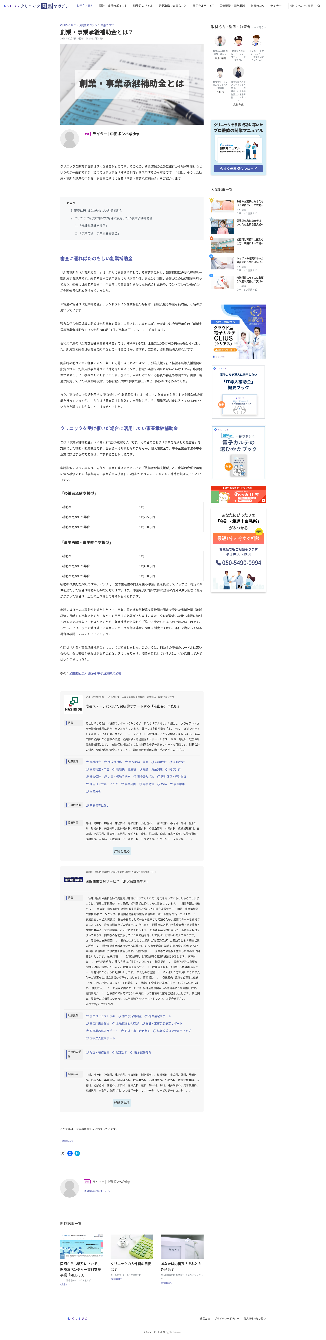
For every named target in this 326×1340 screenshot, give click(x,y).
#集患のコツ (67, 1141)
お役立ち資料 (84, 5)
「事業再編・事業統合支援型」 (99, 233)
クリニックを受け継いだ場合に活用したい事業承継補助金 (113, 218)
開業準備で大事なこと (172, 5)
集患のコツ (258, 5)
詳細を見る (122, 851)
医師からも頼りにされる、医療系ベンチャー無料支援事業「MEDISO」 (80, 1269)
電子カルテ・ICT (203, 5)
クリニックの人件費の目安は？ (131, 1266)
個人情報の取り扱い (255, 1318)
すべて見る (257, 27)
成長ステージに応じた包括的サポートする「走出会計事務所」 (133, 706)
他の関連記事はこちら (97, 1191)
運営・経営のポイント (113, 5)
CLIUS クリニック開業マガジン (78, 25)
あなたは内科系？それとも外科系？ (181, 1266)
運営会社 (205, 1318)
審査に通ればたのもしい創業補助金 (98, 210)
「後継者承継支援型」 (93, 225)
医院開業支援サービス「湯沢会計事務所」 (118, 881)
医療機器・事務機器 (232, 5)
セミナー (276, 5)
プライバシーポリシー (227, 1318)
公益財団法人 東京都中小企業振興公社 (95, 673)
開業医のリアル (143, 5)
